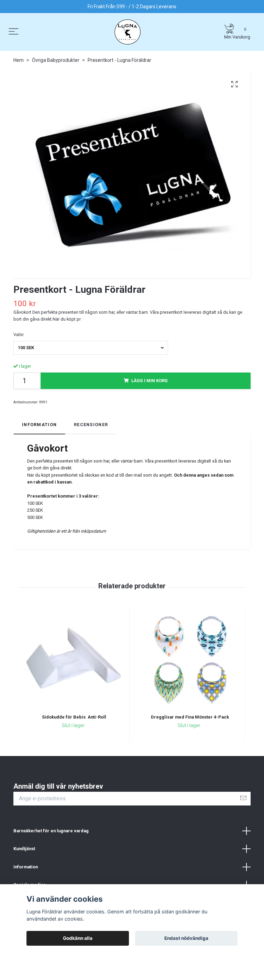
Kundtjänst (24, 848)
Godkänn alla (77, 938)
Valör (18, 334)
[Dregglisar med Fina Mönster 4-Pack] (190, 659)
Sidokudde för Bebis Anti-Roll (74, 717)
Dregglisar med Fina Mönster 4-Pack (190, 717)
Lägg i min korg (149, 380)
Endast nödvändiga (186, 938)
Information (25, 866)
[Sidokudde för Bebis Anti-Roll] (74, 659)
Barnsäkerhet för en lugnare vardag (51, 830)
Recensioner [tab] (91, 424)
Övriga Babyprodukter (55, 60)
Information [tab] (39, 424)
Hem (18, 60)
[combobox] (90, 348)
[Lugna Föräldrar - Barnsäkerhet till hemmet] (127, 31)
